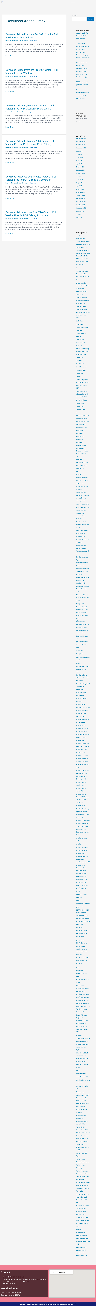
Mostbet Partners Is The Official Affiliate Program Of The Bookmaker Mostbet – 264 (83, 829)
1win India (79, 330)
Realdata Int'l (72, 1304)
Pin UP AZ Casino (81, 930)
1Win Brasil (79, 321)
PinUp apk (79, 970)
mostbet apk (80, 740)
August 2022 (80, 211)
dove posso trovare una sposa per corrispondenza (82, 533)
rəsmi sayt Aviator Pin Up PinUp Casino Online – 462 (83, 1009)
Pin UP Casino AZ (81, 943)
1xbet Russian (80, 409)
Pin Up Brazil (80, 937)
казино (78, 1229)
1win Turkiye (80, 339)
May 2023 (79, 182)
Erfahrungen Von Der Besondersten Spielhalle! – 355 (82, 580)
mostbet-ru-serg (81, 882)
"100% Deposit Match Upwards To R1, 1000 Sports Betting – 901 (83, 244)
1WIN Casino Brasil (82, 327)
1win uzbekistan (81, 343)
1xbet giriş (79, 376)
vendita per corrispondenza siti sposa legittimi (82, 1121)
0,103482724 (80, 265)
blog (77, 471)
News (78, 900)
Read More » (9, 56)
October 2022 (80, 205)
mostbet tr (79, 844)
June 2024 (79, 157)
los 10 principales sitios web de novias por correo (82, 677)
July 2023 (79, 176)
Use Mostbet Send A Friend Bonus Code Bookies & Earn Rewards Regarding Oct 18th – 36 (82, 1100)
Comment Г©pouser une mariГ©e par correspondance (82, 498)
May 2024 (79, 160)
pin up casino (80, 940)
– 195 (78, 235)
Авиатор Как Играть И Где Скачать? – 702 (82, 1223)
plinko (78, 976)
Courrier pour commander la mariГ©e (80, 515)
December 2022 (81, 198)
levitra (78, 663)
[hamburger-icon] (73, 4)
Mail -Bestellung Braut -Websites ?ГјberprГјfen (83, 686)
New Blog (79, 897)
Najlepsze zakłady (82, 894)
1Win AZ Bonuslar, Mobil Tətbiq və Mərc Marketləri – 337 (82, 300)
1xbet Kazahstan (81, 400)
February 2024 (80, 170)
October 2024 (80, 145)
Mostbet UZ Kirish (81, 850)
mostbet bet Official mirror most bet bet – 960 (82, 764)
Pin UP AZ (79, 927)
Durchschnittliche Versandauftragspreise (82, 551)
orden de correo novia (83, 903)
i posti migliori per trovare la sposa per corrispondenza (82, 630)
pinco (78, 967)
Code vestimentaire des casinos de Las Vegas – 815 (82, 480)
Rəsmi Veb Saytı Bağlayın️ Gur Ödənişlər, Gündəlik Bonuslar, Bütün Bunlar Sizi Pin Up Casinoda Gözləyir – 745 (82, 1023)
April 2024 (79, 164)
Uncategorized (23, 40)
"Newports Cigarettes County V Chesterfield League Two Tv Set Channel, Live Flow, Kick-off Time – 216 (83, 256)
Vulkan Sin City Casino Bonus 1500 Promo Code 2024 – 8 (83, 1129)
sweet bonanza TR (82, 1077)
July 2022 (79, 214)
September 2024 (81, 148)
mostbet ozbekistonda (83, 820)
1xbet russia (80, 406)
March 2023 (80, 189)
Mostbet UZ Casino (82, 847)
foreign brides (80, 604)
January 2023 (80, 195)
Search (74, 15)
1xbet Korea (80, 403)
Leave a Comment (11, 40)
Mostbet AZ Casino (82, 755)
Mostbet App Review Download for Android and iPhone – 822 (82, 746)
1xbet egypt (79, 373)
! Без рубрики (80, 238)
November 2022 (81, 202)
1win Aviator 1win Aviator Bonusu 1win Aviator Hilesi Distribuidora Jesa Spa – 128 (82, 288)
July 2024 (79, 154)
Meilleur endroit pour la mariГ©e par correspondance (82, 722)
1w (77, 280)
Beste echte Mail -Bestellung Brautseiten (81, 430)
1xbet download (81, 370)
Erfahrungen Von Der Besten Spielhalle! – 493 (82, 589)
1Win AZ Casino (81, 306)
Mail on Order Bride (82, 710)
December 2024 (81, 138)
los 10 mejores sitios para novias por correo (82, 669)
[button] (92, 4)
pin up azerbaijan (81, 933)
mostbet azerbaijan (82, 758)
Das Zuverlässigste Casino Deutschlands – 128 (82, 524)
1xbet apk (79, 360)
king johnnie (80, 654)
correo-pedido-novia (82, 504)
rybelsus (79, 1035)
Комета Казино (81, 1232)
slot (77, 1070)
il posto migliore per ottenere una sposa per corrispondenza (82, 638)
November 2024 (81, 141)
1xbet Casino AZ (81, 367)
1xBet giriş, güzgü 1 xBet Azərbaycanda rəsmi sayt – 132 (82, 394)
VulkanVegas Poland (82, 1217)
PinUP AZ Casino (81, 973)
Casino (78, 474)
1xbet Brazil (80, 364)
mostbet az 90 (80, 752)
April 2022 (79, 217)
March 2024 (80, 167)
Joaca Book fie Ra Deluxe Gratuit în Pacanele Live (82, 35)
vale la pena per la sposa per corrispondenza (81, 1112)
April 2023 (79, 186)
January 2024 (80, 173)
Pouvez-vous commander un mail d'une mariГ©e (82, 988)
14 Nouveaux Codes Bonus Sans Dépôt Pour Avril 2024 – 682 (82, 274)
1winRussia (79, 357)
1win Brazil (79, 324)
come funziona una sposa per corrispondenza (82, 489)
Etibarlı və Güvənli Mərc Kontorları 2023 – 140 (82, 597)
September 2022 (81, 208)
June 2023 (79, 179)
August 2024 (80, 151)
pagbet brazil (80, 907)
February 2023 (80, 192)
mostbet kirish (80, 805)
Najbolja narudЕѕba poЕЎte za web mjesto (82, 888)
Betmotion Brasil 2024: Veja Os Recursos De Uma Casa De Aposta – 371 (82, 451)
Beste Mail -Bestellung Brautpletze (80, 439)
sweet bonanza (81, 1073)
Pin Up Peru (80, 964)
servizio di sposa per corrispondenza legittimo (82, 1047)
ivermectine (79, 651)
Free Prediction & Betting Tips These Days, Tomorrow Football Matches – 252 (82, 612)
